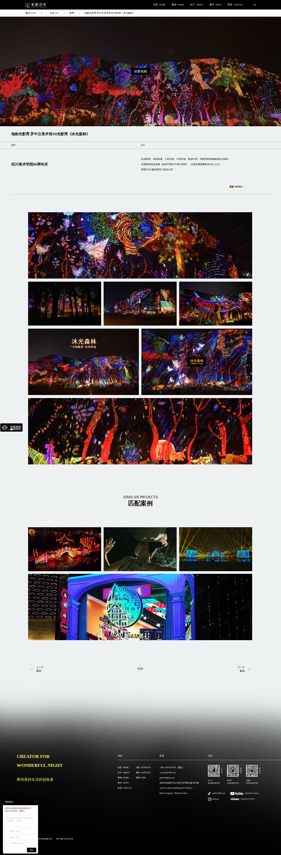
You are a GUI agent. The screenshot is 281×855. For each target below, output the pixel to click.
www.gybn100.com (168, 773)
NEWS (123, 783)
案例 (30, 13)
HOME (123, 767)
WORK (123, 778)
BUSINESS (143, 767)
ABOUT (124, 773)
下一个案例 (257, 71)
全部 (54, 13)
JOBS (141, 778)
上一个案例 (23, 71)
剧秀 (72, 13)
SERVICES (143, 773)
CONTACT (125, 788)
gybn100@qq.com (167, 778)
